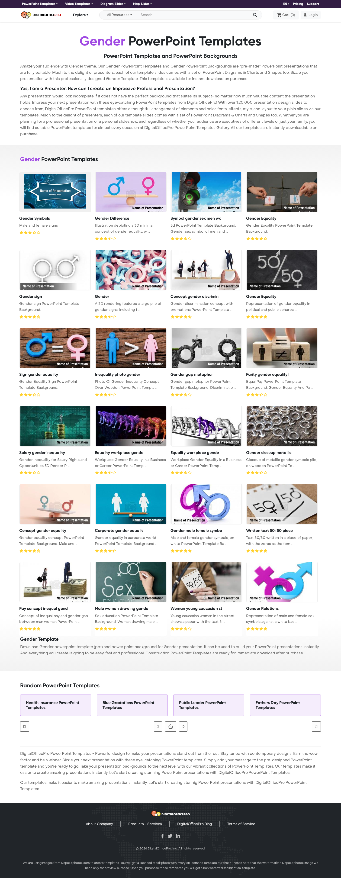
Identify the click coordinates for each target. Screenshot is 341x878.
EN (285, 4)
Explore (79, 15)
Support (313, 4)
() (288, 15)
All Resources (118, 15)
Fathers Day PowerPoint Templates (278, 705)
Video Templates (77, 4)
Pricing (298, 4)
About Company (99, 824)
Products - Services (145, 824)
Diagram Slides (111, 4)
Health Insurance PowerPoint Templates (52, 705)
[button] (311, 15)
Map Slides (141, 4)
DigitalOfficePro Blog (194, 824)
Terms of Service (241, 824)
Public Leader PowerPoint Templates (202, 705)
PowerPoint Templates (38, 4)
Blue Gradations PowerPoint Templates (128, 705)
